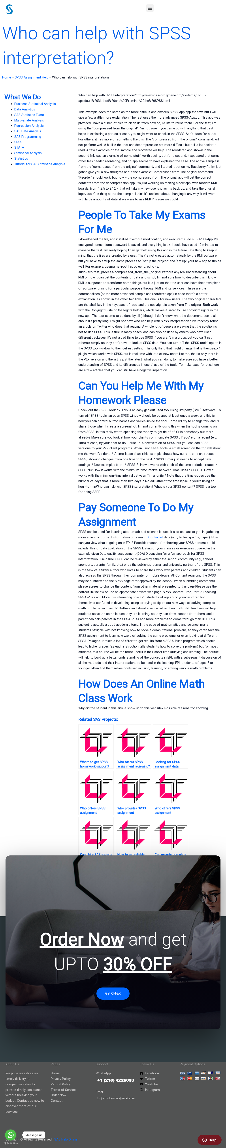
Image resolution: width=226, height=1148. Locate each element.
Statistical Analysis (28, 153)
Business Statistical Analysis (35, 104)
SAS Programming (27, 137)
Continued (155, 537)
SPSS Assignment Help (31, 77)
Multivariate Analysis (29, 120)
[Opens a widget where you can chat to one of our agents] (209, 1140)
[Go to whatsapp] (10, 1135)
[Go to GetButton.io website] (11, 1143)
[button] (150, 8)
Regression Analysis (29, 126)
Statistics (21, 159)
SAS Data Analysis (27, 131)
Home (6, 77)
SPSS (18, 142)
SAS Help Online (65, 1139)
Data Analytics (24, 109)
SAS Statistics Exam (29, 115)
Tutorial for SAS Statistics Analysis (39, 164)
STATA (19, 147)
